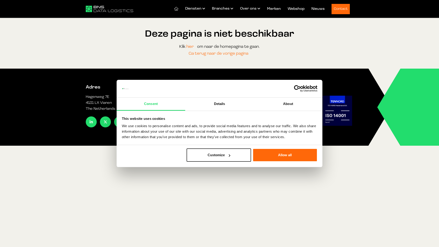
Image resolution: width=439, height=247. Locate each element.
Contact (341, 9)
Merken (274, 9)
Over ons (248, 9)
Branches (221, 9)
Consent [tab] (151, 104)
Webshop (296, 9)
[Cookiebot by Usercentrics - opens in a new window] (297, 88)
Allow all (285, 155)
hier (190, 47)
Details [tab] (219, 104)
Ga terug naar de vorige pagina (218, 54)
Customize (216, 155)
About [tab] (288, 104)
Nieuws (318, 9)
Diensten (193, 9)
